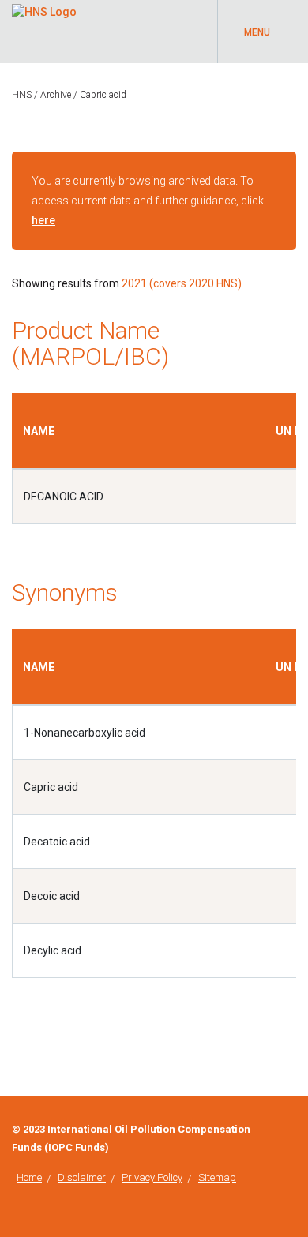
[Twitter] (292, 1129)
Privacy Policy (152, 1177)
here (43, 220)
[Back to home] (44, 9)
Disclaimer (82, 1177)
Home (29, 1177)
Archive (55, 94)
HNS (22, 94)
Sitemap (217, 1177)
